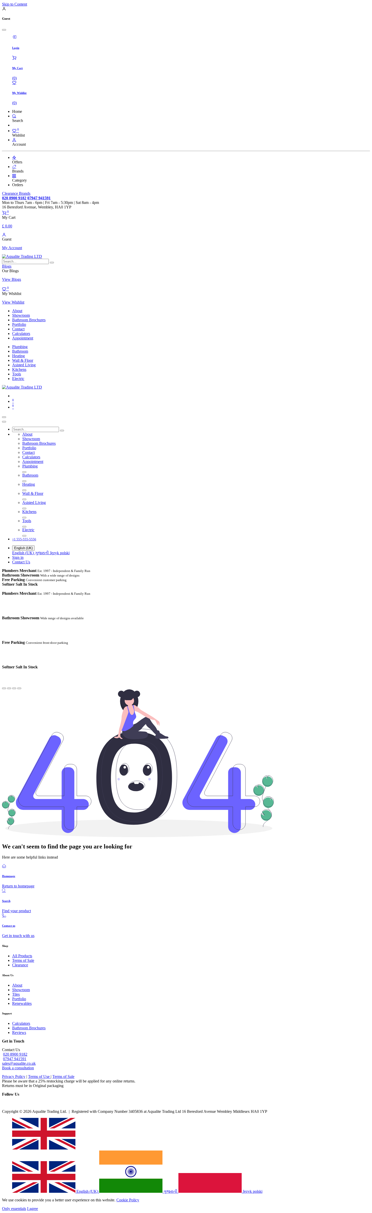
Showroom (21, 990)
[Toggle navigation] (4, 417)
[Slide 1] (4, 688)
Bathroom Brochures (29, 1028)
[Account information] (4, 234)
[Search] (14, 116)
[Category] (14, 176)
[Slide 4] (19, 688)
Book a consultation (18, 1068)
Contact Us (21, 562)
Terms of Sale (23, 960)
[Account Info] (14, 140)
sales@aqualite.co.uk (19, 1063)
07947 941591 (14, 1059)
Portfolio (19, 999)
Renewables (22, 1003)
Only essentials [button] (14, 1208)
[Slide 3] (14, 688)
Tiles (16, 994)
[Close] (4, 30)
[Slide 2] (9, 688)
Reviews (19, 1032)
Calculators (21, 1023)
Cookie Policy (127, 1200)
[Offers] (14, 157)
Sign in (18, 557)
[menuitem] (17, 311)
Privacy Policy (13, 1076)
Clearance (20, 965)
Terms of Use (39, 1076)
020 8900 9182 (15, 1054)
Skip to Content (14, 4)
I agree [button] (32, 1208)
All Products (22, 956)
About (17, 985)
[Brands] (14, 166)
